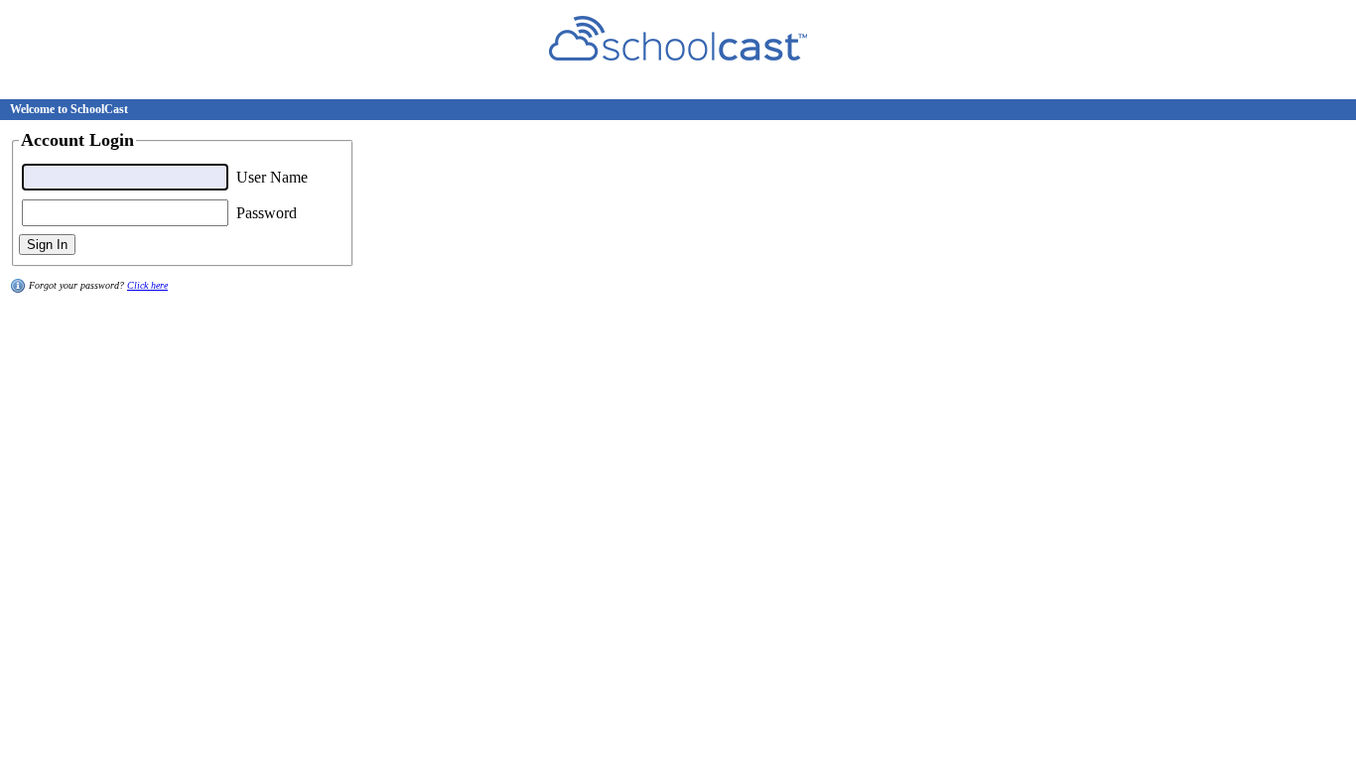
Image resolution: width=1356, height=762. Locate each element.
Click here (147, 285)
